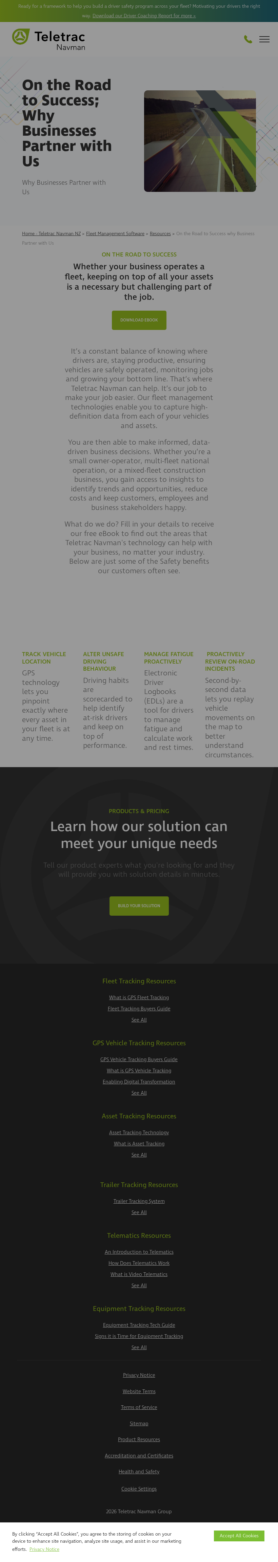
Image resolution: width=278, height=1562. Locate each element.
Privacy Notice (44, 1549)
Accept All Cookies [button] (239, 1536)
